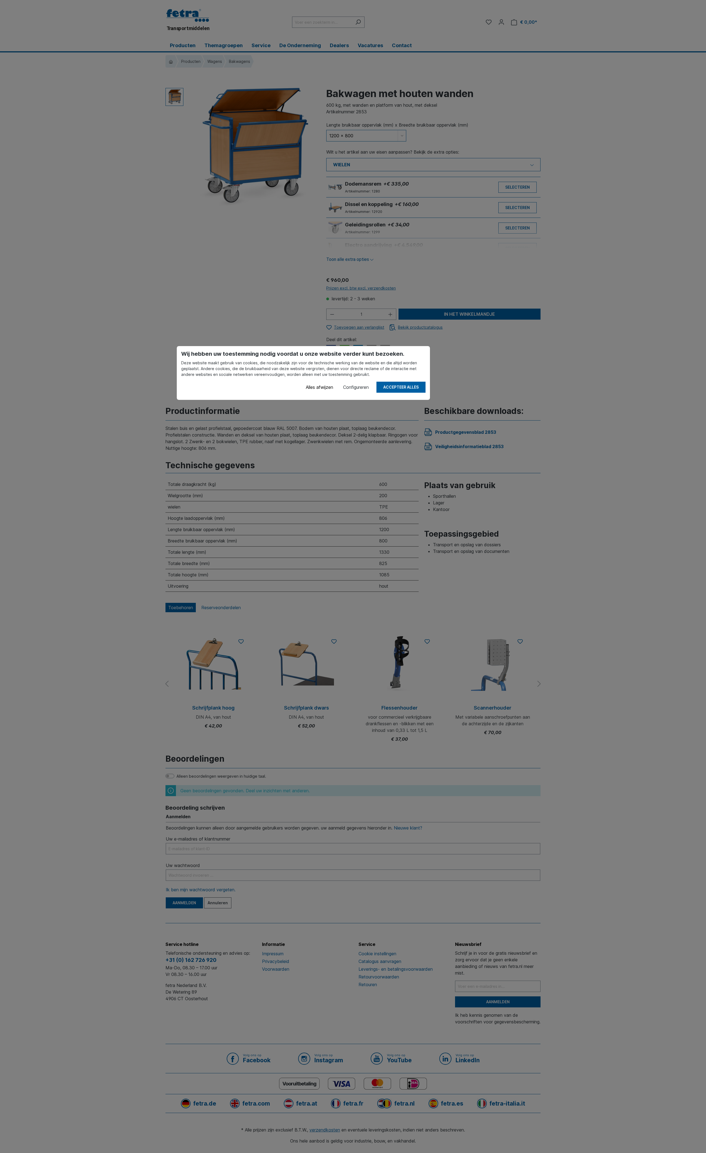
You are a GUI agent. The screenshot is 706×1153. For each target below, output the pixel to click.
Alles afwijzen (319, 387)
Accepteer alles (401, 387)
